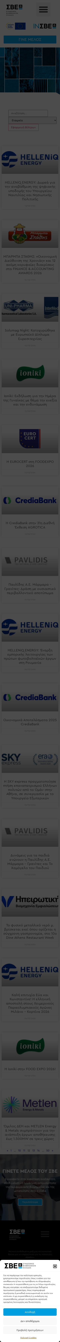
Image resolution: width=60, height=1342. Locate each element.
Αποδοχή (30, 1312)
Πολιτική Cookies (28, 1337)
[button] (55, 1266)
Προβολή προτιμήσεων (30, 1330)
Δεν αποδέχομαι (30, 1321)
